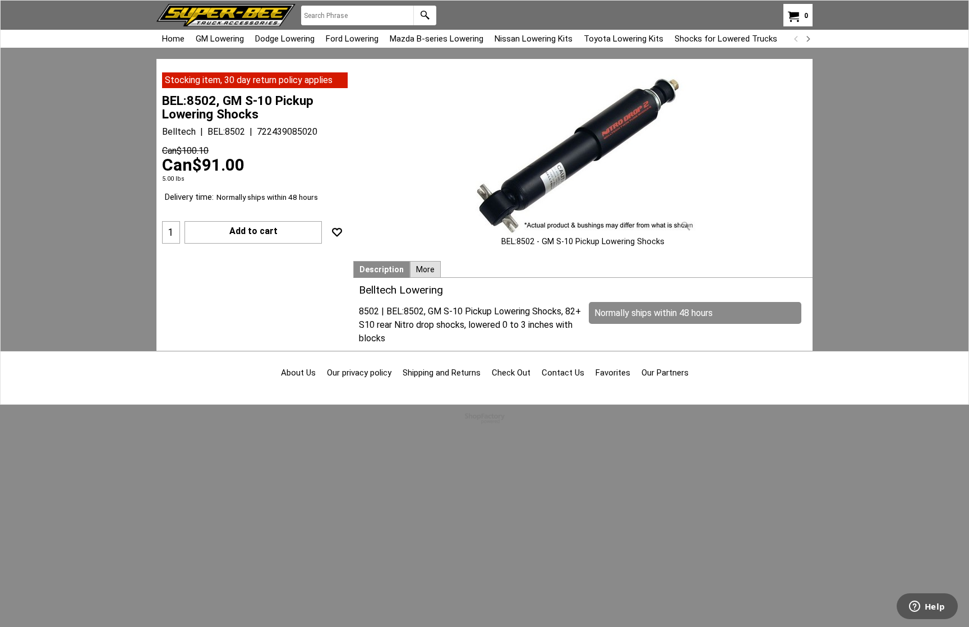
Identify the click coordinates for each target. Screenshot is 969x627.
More (425, 269)
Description (381, 269)
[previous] (796, 39)
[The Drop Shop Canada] (226, 15)
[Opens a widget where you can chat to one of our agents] (927, 607)
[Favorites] (337, 232)
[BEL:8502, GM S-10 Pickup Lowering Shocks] (583, 154)
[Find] (424, 15)
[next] (807, 39)
